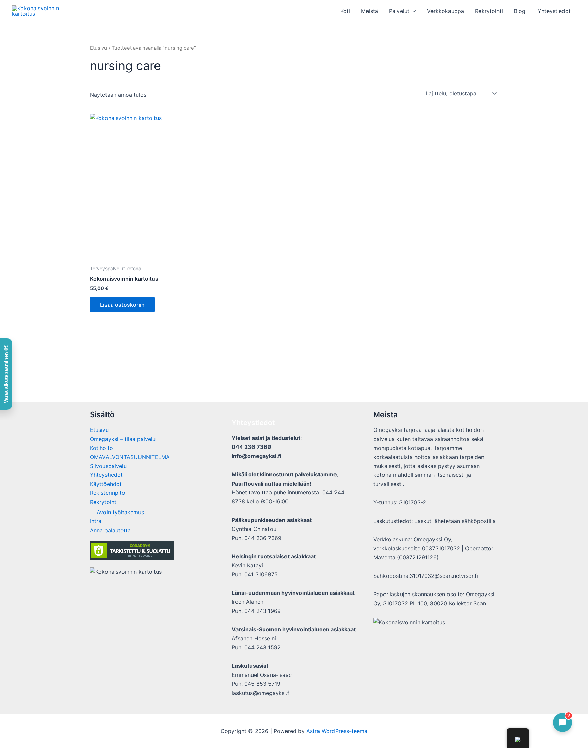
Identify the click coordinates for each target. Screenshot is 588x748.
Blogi (520, 10)
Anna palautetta (110, 530)
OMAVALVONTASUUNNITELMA (130, 457)
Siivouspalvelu (108, 465)
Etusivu (98, 48)
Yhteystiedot (554, 10)
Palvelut (399, 10)
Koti (345, 10)
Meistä (369, 10)
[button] (412, 11)
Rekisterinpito (107, 492)
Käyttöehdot (106, 484)
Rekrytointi (489, 10)
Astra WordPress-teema (337, 731)
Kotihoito (101, 447)
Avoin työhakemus (120, 512)
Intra (95, 521)
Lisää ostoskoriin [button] (122, 304)
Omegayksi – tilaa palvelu (123, 439)
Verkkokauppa (445, 10)
